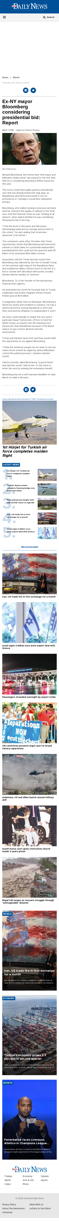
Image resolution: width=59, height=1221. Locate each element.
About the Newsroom (13, 1209)
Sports (44, 1180)
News (5, 78)
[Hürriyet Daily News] (29, 7)
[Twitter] (33, 90)
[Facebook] (25, 90)
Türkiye (8, 1176)
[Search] (44, 17)
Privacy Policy (9, 1205)
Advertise (7, 1212)
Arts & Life (28, 1180)
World (16, 78)
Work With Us (36, 1205)
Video (8, 1184)
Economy (27, 1176)
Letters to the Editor (40, 1209)
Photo (26, 1184)
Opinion (45, 1176)
